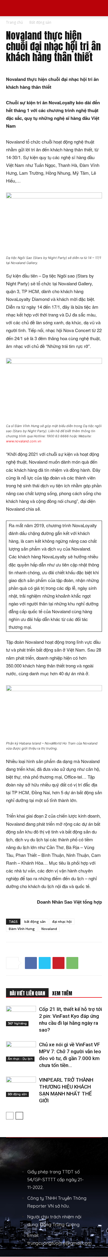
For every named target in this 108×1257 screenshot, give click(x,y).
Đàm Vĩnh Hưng (22, 928)
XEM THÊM (62, 993)
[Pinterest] (58, 963)
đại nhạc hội (62, 921)
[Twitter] (45, 963)
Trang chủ (14, 22)
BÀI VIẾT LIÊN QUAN (27, 993)
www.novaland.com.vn (23, 441)
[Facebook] (31, 963)
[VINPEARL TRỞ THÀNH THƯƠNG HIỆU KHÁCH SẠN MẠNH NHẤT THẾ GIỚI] (21, 1087)
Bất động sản (40, 22)
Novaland (49, 928)
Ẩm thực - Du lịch (20, 1059)
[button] (10, 8)
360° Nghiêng (17, 1023)
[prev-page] (10, 1115)
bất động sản (35, 921)
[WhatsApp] (72, 963)
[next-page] (19, 1115)
